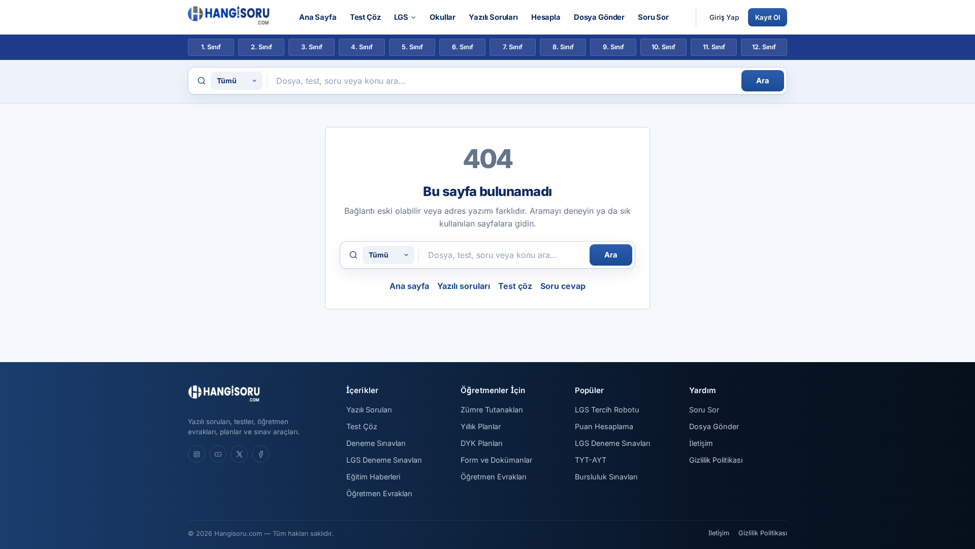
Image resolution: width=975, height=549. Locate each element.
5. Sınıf (412, 47)
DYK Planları (481, 443)
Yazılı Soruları (493, 17)
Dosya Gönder (599, 17)
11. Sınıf (714, 47)
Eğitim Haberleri (373, 476)
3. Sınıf (311, 47)
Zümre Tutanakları (492, 409)
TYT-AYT (590, 460)
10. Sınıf (663, 47)
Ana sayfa (409, 286)
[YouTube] (217, 454)
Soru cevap (563, 286)
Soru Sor (653, 17)
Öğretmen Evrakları (379, 493)
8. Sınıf (563, 47)
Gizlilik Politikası (715, 460)
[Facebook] (260, 454)
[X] (239, 454)
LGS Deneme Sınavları (383, 460)
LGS (401, 17)
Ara (762, 80)
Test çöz (515, 286)
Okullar (443, 17)
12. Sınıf (764, 47)
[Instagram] (196, 454)
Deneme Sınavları (375, 443)
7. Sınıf (513, 47)
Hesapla (546, 17)
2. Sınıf (261, 47)
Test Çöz (365, 17)
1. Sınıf (211, 47)
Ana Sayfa (318, 17)
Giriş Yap (724, 17)
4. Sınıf (362, 47)
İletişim (701, 443)
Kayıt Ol (767, 17)
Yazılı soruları (463, 286)
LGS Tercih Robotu (607, 409)
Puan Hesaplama (604, 426)
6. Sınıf (462, 47)
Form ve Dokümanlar (496, 460)
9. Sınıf (613, 47)
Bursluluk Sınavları (606, 476)
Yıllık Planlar (481, 426)
